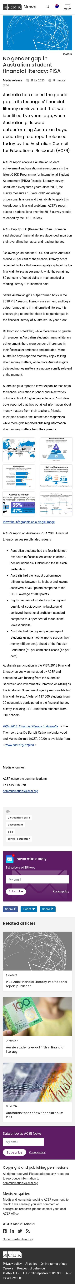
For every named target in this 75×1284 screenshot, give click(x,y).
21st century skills (19, 817)
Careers (8, 1268)
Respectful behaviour (31, 1268)
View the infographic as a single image (29, 522)
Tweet (27, 909)
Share (9, 909)
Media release (12, 80)
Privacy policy (61, 891)
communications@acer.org (20, 791)
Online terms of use (54, 1264)
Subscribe (16, 891)
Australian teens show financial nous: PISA (34, 1115)
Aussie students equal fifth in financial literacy (35, 1049)
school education (19, 839)
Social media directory (18, 1239)
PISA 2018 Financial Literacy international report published (36, 984)
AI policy (31, 1264)
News (29, 6)
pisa (10, 832)
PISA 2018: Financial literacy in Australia (30, 726)
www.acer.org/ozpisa (19, 745)
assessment (15, 824)
